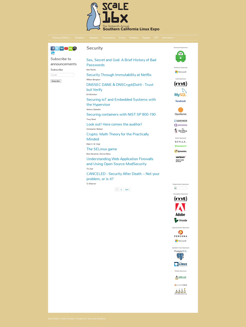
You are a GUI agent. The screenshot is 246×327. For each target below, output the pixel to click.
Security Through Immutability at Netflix (118, 74)
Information (168, 37)
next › (127, 189)
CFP (156, 37)
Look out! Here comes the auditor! (114, 124)
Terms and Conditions (96, 318)
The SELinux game (101, 149)
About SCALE (53, 318)
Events (122, 37)
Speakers (93, 37)
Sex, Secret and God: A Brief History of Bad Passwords (121, 62)
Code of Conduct (68, 318)
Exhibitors (134, 37)
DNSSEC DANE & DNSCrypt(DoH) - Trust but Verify (119, 87)
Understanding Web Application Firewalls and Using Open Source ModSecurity (119, 161)
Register (146, 37)
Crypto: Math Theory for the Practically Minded (117, 136)
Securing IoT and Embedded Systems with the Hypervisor (121, 102)
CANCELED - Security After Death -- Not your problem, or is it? (123, 176)
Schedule (79, 37)
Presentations (108, 37)
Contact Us (81, 318)
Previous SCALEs (61, 37)
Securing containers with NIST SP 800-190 (121, 114)
